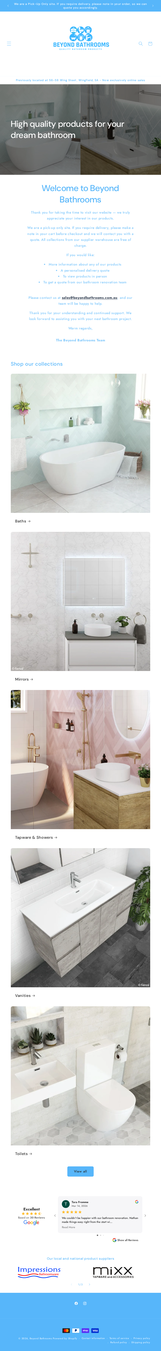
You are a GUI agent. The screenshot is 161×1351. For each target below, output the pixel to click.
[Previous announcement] (8, 6)
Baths (20, 521)
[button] (9, 43)
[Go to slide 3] (103, 1235)
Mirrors (22, 679)
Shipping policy (140, 1342)
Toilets (21, 1153)
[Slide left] (71, 1284)
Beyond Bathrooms (41, 1338)
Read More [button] (68, 1227)
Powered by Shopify (65, 1338)
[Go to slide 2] (100, 1235)
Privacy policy (142, 1338)
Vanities (23, 995)
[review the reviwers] (136, 1202)
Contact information (93, 1338)
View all (80, 1171)
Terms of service (119, 1338)
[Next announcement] (153, 6)
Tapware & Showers (34, 837)
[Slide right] (89, 1284)
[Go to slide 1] (97, 1235)
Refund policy (118, 1342)
